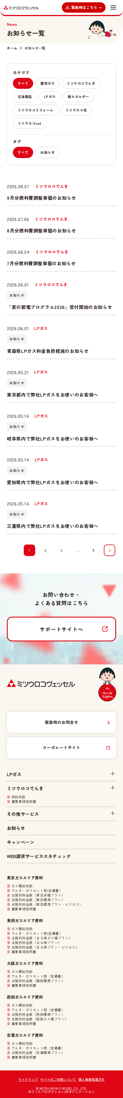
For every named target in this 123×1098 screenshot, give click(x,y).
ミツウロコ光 (76, 109)
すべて (23, 83)
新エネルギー (78, 96)
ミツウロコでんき (81, 83)
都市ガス (47, 83)
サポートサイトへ (61, 629)
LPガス (50, 96)
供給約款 (18, 797)
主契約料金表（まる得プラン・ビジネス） (45, 947)
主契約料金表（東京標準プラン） (38, 899)
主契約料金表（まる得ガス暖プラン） (41, 938)
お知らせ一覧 (35, 48)
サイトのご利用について (58, 1079)
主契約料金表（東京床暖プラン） (38, 895)
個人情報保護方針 (91, 1079)
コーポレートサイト (61, 747)
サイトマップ (28, 1079)
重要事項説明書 (23, 801)
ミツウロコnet (30, 123)
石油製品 (25, 96)
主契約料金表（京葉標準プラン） (38, 1052)
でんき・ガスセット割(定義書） (37, 890)
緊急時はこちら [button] (84, 7)
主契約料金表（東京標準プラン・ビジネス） (47, 904)
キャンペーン (20, 842)
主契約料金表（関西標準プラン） (38, 980)
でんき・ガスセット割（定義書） (38, 976)
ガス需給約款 (22, 886)
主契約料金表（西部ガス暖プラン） (40, 1019)
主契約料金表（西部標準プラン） (38, 1014)
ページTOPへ (107, 695)
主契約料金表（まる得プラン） (36, 942)
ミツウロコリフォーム (35, 109)
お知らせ (47, 152)
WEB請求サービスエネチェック (39, 856)
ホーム (12, 48)
